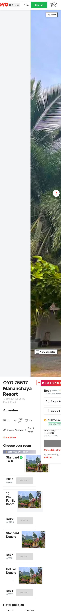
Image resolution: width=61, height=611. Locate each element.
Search (39, 5)
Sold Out (25, 520)
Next (56, 193)
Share (53, 14)
